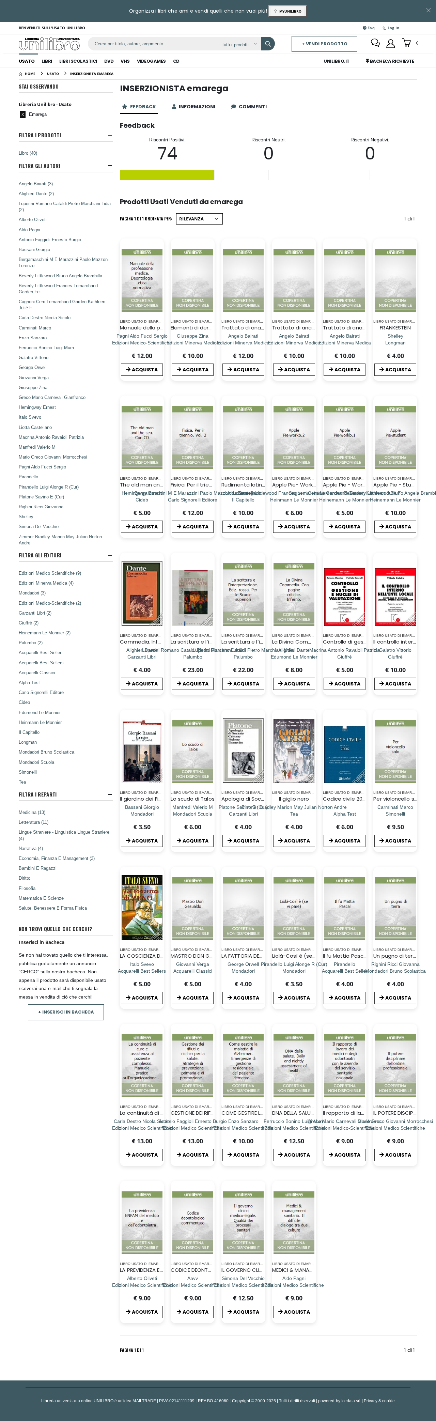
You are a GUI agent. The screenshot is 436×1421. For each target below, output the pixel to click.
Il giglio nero (294, 798)
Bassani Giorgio (34, 249)
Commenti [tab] (253, 106)
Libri (47, 61)
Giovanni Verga (34, 377)
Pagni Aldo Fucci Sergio (42, 467)
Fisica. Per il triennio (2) (199, 484)
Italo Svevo (30, 417)
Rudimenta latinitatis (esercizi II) (262, 484)
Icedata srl (351, 1401)
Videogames (151, 61)
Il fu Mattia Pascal (345, 955)
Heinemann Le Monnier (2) (45, 633)
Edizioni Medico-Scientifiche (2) (50, 603)
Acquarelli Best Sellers (41, 663)
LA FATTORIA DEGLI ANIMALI (253, 955)
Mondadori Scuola (36, 762)
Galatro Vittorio (33, 357)
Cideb (24, 702)
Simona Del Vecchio (39, 526)
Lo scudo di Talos (192, 798)
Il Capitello (29, 732)
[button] (410, 43)
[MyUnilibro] (390, 43)
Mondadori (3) (32, 593)
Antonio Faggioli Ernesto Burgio (50, 239)
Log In (392, 27)
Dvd (109, 61)
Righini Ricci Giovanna (41, 507)
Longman (28, 742)
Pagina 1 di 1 (132, 1350)
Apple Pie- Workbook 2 (301, 484)
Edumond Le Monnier (40, 712)
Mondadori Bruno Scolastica (46, 752)
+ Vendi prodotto (324, 44)
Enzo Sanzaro (33, 338)
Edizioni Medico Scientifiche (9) (50, 573)
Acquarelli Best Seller (40, 652)
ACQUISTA (145, 369)
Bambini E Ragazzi (38, 868)
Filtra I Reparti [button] (38, 794)
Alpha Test (29, 682)
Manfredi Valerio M (37, 447)
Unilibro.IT (336, 61)
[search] (268, 43)
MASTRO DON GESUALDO (201, 955)
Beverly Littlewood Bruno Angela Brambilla (60, 276)
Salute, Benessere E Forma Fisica (53, 908)
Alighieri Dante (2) (36, 193)
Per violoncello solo (397, 798)
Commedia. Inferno (144, 641)
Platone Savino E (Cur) (41, 497)
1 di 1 (410, 220)
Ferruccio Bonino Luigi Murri (46, 347)
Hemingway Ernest (37, 407)
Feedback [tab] (143, 106)
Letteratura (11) (33, 822)
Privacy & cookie (379, 1401)
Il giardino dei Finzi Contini (152, 798)
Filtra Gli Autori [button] (39, 165)
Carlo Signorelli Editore (41, 692)
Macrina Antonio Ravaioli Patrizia (51, 437)
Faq (371, 27)
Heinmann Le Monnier (40, 722)
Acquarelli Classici (37, 672)
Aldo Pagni (29, 230)
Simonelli (28, 772)
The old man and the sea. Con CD (163, 484)
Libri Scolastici (78, 61)
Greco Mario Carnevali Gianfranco (52, 397)
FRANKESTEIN (395, 327)
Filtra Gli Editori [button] (40, 555)
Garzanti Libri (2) (35, 613)
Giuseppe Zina (33, 387)
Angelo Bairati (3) (36, 184)
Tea (22, 782)
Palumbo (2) (31, 642)
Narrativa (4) (31, 848)
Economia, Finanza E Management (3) (57, 858)
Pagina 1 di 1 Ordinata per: (146, 218)
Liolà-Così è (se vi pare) (302, 955)
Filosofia (27, 888)
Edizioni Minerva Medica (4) (46, 583)
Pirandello (28, 477)
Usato (27, 61)
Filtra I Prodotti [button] (40, 135)
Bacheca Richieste (391, 61)
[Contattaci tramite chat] (375, 43)
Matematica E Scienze (41, 898)
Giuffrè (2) (28, 623)
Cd (176, 61)
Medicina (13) (32, 812)
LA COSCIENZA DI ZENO (148, 955)
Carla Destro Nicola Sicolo (45, 317)
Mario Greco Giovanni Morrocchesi (53, 457)
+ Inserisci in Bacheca (66, 1012)
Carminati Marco (35, 328)
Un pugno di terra (395, 955)
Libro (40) (28, 153)
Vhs (125, 61)
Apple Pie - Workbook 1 (352, 484)
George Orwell (33, 367)
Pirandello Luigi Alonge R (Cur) (49, 487)
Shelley (26, 516)
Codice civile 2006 (346, 798)
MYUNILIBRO (289, 11)
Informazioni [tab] (197, 106)
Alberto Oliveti (33, 219)
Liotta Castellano (35, 427)
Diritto (24, 878)
